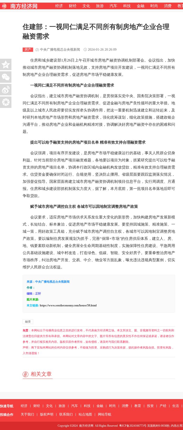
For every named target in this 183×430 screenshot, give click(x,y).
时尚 (154, 6)
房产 (28, 49)
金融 (140, 6)
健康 (110, 74)
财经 (72, 6)
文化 (86, 6)
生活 (175, 406)
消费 (168, 6)
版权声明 (46, 414)
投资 (150, 406)
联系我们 (66, 414)
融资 (28, 321)
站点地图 (85, 414)
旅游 (100, 6)
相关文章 (41, 374)
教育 (137, 406)
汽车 (113, 6)
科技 (127, 6)
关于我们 (27, 414)
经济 (59, 6)
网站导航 (104, 414)
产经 (163, 406)
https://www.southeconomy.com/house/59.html (68, 305)
